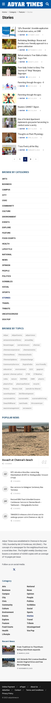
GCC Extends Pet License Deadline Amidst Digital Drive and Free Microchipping (32, 662)
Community (8, 206)
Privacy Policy (7, 693)
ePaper (23, 687)
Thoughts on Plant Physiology (30, 134)
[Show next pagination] (36, 159)
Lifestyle (7, 249)
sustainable (23, 398)
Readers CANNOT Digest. (28, 107)
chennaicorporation (12, 350)
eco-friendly (41, 364)
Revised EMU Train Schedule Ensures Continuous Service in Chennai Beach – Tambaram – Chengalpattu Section (26, 502)
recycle (36, 384)
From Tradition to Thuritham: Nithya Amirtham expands (30, 648)
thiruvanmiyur (37, 403)
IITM (28, 374)
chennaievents (29, 350)
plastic (41, 379)
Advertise (6, 690)
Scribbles (7, 281)
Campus (6, 190)
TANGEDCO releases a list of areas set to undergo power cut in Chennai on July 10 (27, 516)
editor (22, 35)
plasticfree (8, 384)
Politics (6, 276)
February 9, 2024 (33, 150)
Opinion (6, 265)
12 (41, 129)
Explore (6, 227)
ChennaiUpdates (10, 360)
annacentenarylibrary (12, 340)
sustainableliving (39, 398)
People (5, 271)
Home (4, 12)
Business (7, 184)
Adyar (6, 335)
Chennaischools (25, 355)
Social (5, 287)
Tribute (6, 308)
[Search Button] (47, 4)
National (7, 254)
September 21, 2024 (34, 50)
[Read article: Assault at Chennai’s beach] (25, 439)
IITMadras (38, 374)
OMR (33, 379)
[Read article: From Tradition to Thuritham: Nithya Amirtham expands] (8, 650)
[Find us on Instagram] (9, 569)
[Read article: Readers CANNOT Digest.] (9, 110)
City (4, 195)
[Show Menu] (3, 4)
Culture (6, 211)
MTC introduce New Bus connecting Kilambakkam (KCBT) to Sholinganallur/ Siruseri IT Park (29, 475)
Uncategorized (10, 314)
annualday (29, 340)
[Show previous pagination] (14, 159)
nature (14, 379)
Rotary (6, 389)
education (8, 369)
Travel (5, 303)
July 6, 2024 (31, 77)
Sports (6, 292)
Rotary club (17, 389)
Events (6, 222)
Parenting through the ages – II (31, 82)
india (6, 379)
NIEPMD (23, 379)
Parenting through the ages (29, 94)
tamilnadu (23, 403)
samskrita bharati (33, 389)
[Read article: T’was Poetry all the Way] (9, 150)
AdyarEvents (17, 335)
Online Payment (8, 687)
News (5, 260)
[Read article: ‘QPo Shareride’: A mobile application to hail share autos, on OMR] (9, 32)
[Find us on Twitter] (14, 569)
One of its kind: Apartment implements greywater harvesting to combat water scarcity (33, 122)
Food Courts (9, 238)
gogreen (40, 369)
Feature (22, 12)
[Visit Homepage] (25, 4)
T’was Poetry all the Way (28, 146)
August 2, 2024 (32, 62)
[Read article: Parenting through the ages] (9, 98)
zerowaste (27, 408)
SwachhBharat (9, 403)
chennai (36, 345)
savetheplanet (9, 394)
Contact (18, 690)
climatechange (27, 360)
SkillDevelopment (26, 394)
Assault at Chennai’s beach (17, 460)
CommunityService (11, 364)
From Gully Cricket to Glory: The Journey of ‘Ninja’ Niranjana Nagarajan (31, 70)
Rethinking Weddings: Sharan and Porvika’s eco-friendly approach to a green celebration (33, 43)
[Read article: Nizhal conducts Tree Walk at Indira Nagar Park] (9, 59)
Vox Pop (6, 319)
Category (12, 12)
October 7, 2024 (33, 35)
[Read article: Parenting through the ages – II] (9, 86)
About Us (34, 687)
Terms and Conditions (34, 690)
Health (5, 244)
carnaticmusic (24, 345)
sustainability (9, 398)
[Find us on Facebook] (3, 569)
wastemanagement (11, 408)
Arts (4, 179)
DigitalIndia (27, 364)
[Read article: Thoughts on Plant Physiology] (9, 138)
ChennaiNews (9, 355)
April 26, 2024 (32, 137)
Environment (9, 217)
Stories (29, 12)
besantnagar (9, 345)
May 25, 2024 (32, 86)
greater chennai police (13, 374)
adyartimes (30, 335)
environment (20, 369)
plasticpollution (23, 384)
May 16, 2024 (32, 129)
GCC (31, 369)
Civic (4, 200)
